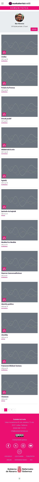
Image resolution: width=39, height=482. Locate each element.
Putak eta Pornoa (8, 88)
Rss (31, 460)
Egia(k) (4, 180)
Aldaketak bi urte (8, 149)
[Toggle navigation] (2, 3)
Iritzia (3, 215)
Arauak (9, 460)
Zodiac (4, 57)
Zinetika (4, 335)
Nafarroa (4, 154)
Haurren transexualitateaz (11, 273)
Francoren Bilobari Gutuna (11, 366)
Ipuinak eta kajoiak (8, 211)
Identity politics (7, 304)
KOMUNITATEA (19, 8)
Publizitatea (30, 456)
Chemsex (4, 397)
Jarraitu (34, 29)
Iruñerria (4, 61)
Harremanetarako (21, 460)
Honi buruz (8, 456)
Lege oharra (19, 456)
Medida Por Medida (8, 242)
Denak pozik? (6, 118)
